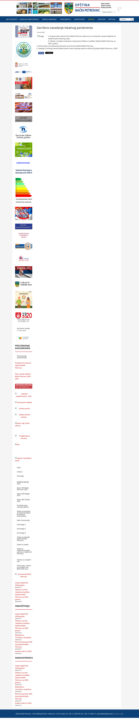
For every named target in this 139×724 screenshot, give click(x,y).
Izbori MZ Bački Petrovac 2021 (23, 489)
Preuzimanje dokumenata (22, 357)
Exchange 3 (21, 524)
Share (41, 53)
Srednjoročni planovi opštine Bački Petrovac (23, 365)
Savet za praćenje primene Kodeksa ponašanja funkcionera (23, 513)
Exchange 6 (21, 533)
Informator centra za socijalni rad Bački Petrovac (24, 567)
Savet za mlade (22, 545)
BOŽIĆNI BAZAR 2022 (23, 483)
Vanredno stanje (23, 329)
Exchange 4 (21, 529)
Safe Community (23, 520)
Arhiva (91, 19)
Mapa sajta (119, 714)
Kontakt (102, 19)
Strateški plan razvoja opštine (23, 506)
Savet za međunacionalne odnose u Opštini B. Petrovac (24, 551)
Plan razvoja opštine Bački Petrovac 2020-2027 (23, 376)
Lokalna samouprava (29, 19)
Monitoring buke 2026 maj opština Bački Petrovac (23, 644)
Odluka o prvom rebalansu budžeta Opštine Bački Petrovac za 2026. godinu (22, 594)
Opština (111, 19)
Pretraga (20, 476)
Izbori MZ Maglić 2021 (23, 494)
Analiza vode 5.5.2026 (23, 651)
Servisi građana (49, 19)
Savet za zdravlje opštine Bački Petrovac (23, 538)
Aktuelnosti (12, 19)
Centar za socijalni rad (24, 560)
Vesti (19, 468)
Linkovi (19, 472)
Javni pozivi (79, 19)
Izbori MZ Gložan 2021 (23, 500)
